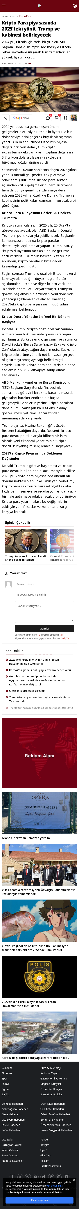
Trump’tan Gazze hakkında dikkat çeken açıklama (41, 697)
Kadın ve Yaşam (49, 1073)
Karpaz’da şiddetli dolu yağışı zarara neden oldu (40, 659)
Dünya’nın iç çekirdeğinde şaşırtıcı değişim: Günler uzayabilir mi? (41, 705)
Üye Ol (44, 1150)
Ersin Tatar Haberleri (52, 1103)
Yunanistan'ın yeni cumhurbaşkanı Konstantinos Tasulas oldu (39, 689)
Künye (44, 1139)
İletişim (44, 1145)
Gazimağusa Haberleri (15, 1109)
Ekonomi (7, 1073)
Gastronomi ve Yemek (53, 1078)
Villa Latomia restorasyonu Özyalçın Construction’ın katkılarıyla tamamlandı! (39, 892)
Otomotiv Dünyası (51, 1089)
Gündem (7, 1068)
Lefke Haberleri (11, 1130)
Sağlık (5, 1094)
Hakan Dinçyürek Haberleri (56, 1130)
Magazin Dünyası (50, 1084)
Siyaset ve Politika (51, 1094)
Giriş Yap (65, 638)
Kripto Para (25, 16)
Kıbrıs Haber (8, 16)
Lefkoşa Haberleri (12, 1103)
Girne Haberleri (10, 1114)
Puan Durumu (10, 1155)
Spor (4, 1078)
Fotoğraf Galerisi (12, 1145)
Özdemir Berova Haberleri (55, 1125)
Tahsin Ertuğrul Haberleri (55, 1114)
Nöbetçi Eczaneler (13, 1160)
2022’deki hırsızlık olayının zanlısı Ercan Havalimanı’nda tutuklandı (29, 1004)
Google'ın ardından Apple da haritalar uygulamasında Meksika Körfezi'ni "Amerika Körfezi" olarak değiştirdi (37, 670)
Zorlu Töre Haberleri (52, 1119)
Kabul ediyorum (39, 1200)
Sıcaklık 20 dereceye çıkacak (27, 680)
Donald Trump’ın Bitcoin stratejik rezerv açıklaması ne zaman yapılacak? (41, 558)
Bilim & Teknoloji (50, 1068)
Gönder (44, 628)
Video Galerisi (10, 1150)
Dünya (6, 1084)
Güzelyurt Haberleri (13, 1119)
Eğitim (6, 1089)
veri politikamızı (54, 1185)
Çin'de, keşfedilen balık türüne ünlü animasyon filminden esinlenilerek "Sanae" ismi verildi (35, 948)
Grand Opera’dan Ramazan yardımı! (26, 838)
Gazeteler (7, 1139)
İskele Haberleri (11, 1125)
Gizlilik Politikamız (50, 1166)
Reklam (44, 1160)
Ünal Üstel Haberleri (52, 1109)
